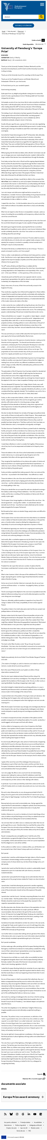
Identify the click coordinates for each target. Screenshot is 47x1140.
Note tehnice (8, 1125)
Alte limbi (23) (39, 44)
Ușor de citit (24, 1128)
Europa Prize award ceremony (21, 1097)
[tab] (23, 1097)
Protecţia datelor (25, 1122)
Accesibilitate (38, 1122)
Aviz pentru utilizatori (10, 1122)
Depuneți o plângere (23, 25)
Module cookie (35, 1128)
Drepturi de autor (11, 1128)
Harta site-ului (21, 1131)
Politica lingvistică (20, 1125)
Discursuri (21, 31)
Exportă (40, 1074)
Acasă (3, 31)
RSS (30, 1131)
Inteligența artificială (35, 1125)
